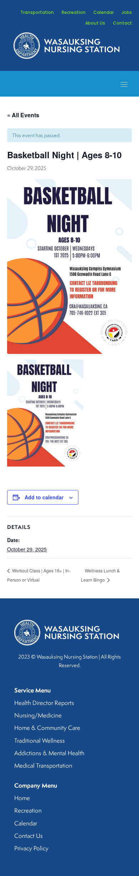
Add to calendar (44, 497)
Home (22, 798)
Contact (122, 23)
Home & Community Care (47, 728)
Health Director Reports (44, 703)
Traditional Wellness (39, 740)
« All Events (23, 115)
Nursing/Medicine (38, 715)
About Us (95, 23)
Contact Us (28, 836)
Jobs (127, 12)
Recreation (74, 12)
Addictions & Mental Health (49, 753)
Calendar (103, 12)
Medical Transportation (43, 765)
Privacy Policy (31, 848)
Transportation (37, 12)
